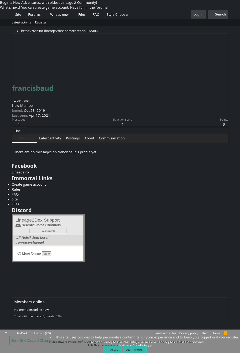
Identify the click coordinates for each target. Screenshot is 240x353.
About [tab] (89, 138)
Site (18, 14)
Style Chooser (118, 14)
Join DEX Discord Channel (31, 340)
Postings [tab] (73, 138)
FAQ (96, 14)
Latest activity (21, 22)
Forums (34, 14)
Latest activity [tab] (50, 138)
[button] (44, 14)
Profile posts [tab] (24, 138)
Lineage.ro (20, 172)
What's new (59, 14)
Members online (29, 301)
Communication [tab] (112, 138)
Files (82, 14)
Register (40, 22)
